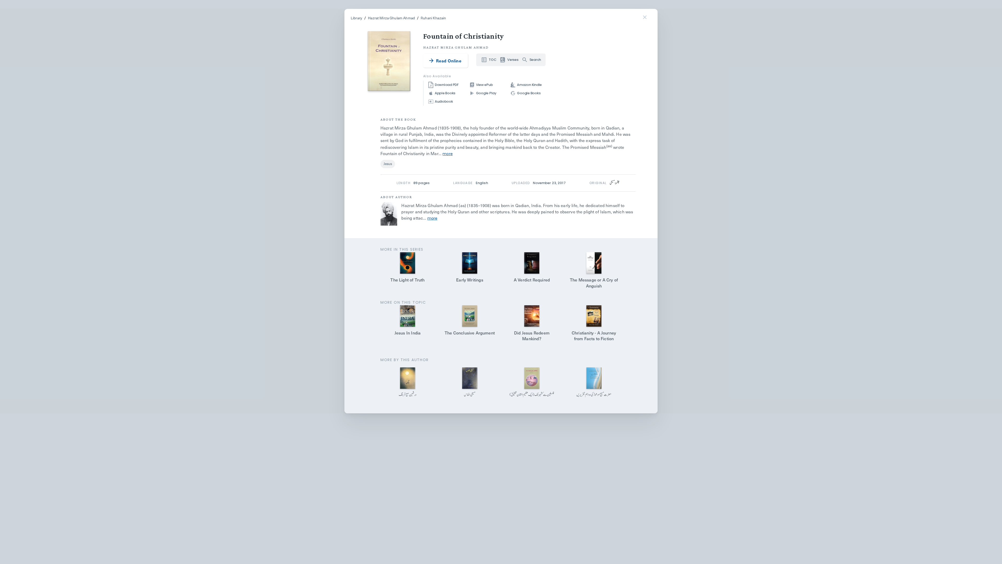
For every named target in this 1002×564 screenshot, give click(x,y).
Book (410, 119)
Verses (512, 59)
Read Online (448, 60)
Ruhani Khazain (433, 18)
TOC (492, 59)
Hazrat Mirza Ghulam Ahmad (391, 18)
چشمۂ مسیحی (614, 183)
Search (535, 59)
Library (356, 18)
